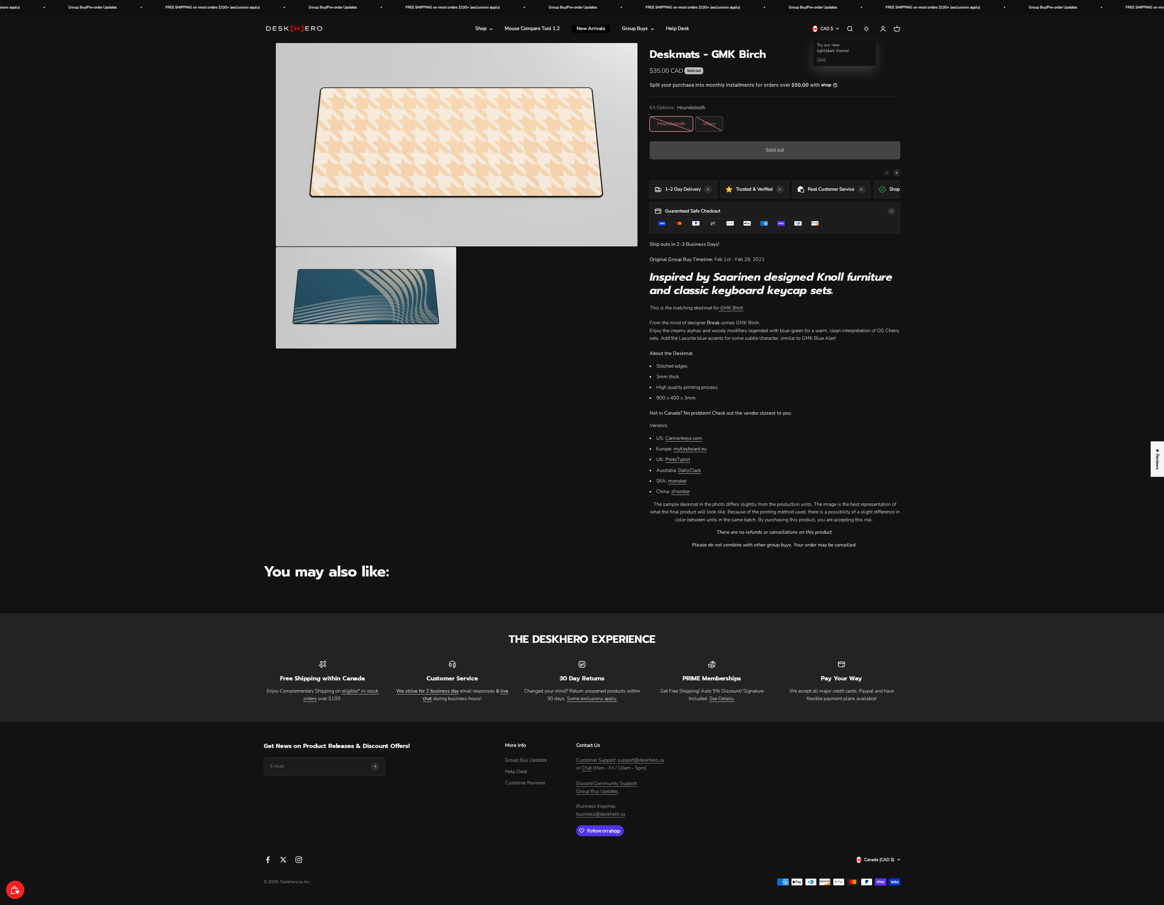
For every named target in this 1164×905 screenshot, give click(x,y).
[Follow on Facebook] (268, 860)
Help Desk (677, 28)
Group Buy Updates (526, 760)
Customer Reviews (525, 783)
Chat (587, 768)
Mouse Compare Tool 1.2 (532, 28)
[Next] (896, 172)
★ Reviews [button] (1157, 459)
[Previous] (887, 172)
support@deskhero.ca (641, 760)
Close (821, 59)
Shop (481, 28)
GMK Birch (731, 308)
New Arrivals (591, 28)
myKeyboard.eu (690, 449)
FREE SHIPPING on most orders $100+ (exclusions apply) (95, 7)
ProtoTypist (677, 459)
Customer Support (595, 760)
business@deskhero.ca (600, 814)
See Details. (722, 698)
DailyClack (689, 470)
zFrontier (680, 491)
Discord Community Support (606, 783)
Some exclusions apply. (592, 698)
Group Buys (635, 28)
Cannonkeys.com (683, 438)
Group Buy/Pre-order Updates (215, 7)
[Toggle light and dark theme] (866, 29)
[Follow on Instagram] (299, 860)
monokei (677, 481)
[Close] (125, 860)
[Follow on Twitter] (283, 860)
